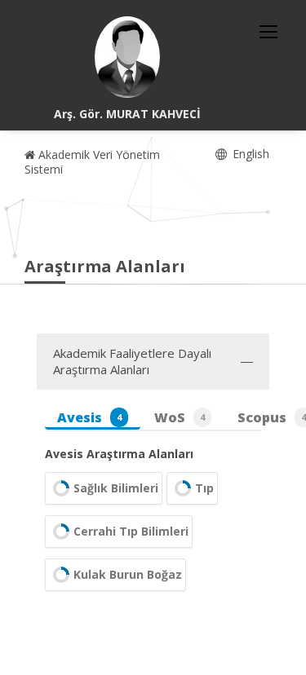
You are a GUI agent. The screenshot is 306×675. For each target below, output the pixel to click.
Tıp (204, 488)
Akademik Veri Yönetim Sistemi (92, 162)
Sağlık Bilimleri (115, 488)
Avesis (89, 417)
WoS (179, 417)
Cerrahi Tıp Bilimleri (130, 531)
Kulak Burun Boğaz (127, 574)
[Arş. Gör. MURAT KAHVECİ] (127, 57)
